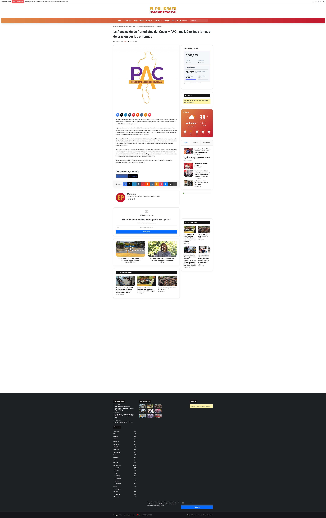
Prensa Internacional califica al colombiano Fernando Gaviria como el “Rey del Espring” (202, 150)
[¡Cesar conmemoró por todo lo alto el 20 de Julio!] (167, 281)
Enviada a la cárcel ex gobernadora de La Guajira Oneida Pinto (201, 182)
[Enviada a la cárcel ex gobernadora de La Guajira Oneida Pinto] (188, 183)
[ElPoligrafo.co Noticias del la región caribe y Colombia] (163, 10)
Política (175, 21)
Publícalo (134, 176)
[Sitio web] (128, 199)
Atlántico (118, 468)
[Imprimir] (175, 184)
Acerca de (200, 515)
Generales (116, 449)
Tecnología (116, 496)
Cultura (116, 439)
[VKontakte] (141, 115)
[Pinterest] (133, 115)
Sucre (117, 481)
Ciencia (116, 433)
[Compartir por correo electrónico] (170, 184)
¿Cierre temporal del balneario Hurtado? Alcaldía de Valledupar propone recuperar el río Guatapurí (145, 289)
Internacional (117, 452)
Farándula (116, 447)
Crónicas (167, 21)
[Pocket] (149, 115)
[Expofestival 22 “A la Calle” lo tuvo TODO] (158, 416)
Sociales (149, 21)
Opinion (157, 21)
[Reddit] (137, 115)
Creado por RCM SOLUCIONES (145, 515)
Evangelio (118, 494)
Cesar (117, 473)
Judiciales (116, 454)
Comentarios (206, 142)
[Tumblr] (129, 115)
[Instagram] (134, 199)
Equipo (204, 515)
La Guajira (118, 475)
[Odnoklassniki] (145, 115)
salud (115, 486)
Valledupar (118, 483)
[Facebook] (117, 115)
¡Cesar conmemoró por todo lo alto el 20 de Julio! (203, 236)
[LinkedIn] (125, 115)
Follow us (193, 401)
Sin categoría (117, 489)
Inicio (115, 26)
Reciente (195, 142)
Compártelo (123, 176)
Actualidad (128, 21)
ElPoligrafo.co (131, 194)
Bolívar (117, 470)
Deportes (116, 441)
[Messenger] (165, 184)
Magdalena (118, 478)
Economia (116, 444)
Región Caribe (138, 21)
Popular (186, 142)
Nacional (116, 457)
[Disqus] (146, 322)
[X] (121, 115)
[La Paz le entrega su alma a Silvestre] (188, 166)
